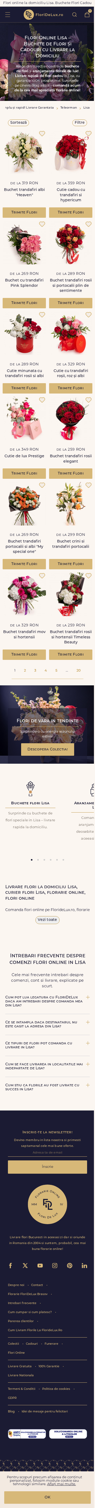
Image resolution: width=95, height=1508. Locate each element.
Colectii (14, 1344)
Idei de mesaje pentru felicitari (45, 1411)
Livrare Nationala (21, 1375)
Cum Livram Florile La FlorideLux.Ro (35, 1330)
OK (47, 1498)
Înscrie (47, 1167)
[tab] (32, 860)
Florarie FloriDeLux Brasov (28, 1294)
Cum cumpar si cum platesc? (30, 1312)
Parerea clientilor (21, 1321)
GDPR (12, 1398)
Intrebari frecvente (22, 1303)
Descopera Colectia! (47, 749)
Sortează (18, 123)
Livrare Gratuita (20, 1366)
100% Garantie (49, 1366)
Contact (37, 1285)
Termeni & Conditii (22, 1389)
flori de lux (43, 14)
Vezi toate (47, 920)
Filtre (80, 123)
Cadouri (32, 1344)
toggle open (7, 14)
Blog (12, 1411)
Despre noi (16, 1285)
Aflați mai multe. (61, 1484)
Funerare (52, 1344)
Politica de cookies (56, 1389)
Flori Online (16, 1353)
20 (79, 670)
